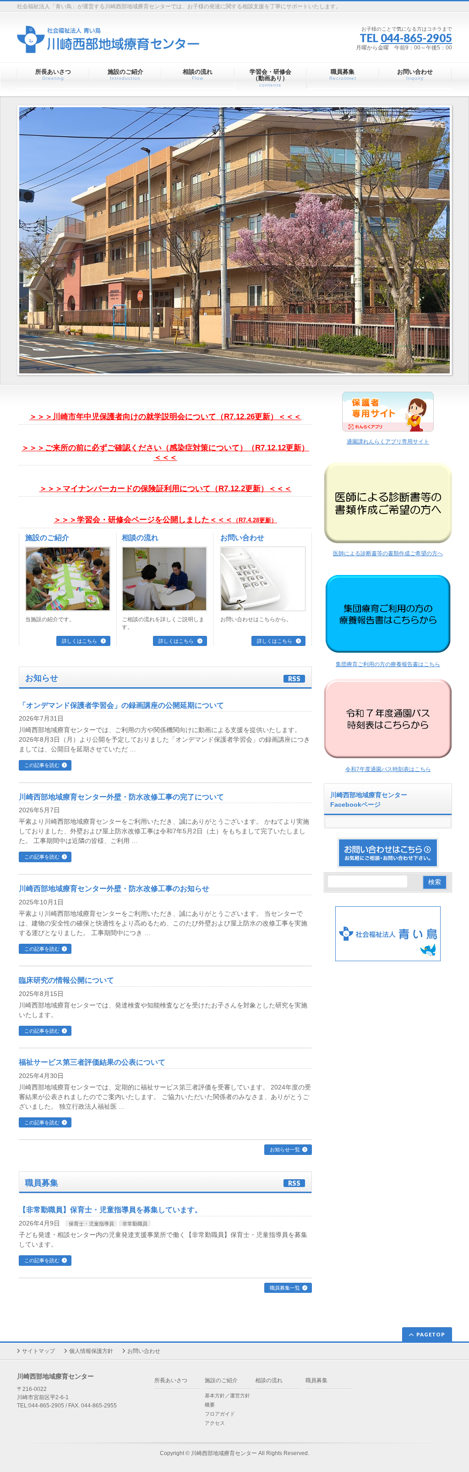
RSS (294, 679)
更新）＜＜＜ (278, 416)
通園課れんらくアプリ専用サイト (388, 441)
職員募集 (316, 1380)
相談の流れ (140, 538)
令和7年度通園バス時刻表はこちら (388, 769)
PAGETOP (430, 1334)
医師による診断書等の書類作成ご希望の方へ (388, 553)
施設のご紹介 (47, 538)
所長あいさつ (170, 1380)
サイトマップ (38, 1351)
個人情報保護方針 (91, 1351)
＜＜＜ (280, 488)
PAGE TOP (450, 1420)
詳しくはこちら (80, 641)
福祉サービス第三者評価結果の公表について (92, 1062)
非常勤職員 (134, 1223)
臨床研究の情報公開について (66, 980)
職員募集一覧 (285, 1288)
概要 (210, 1404)
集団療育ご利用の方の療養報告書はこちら (388, 664)
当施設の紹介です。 (50, 619)
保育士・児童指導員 (91, 1223)
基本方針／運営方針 (227, 1395)
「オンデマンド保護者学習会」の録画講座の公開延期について (121, 705)
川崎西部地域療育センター (224, 1453)
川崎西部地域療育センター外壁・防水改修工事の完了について (121, 797)
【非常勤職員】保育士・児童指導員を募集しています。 (110, 1210)
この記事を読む (42, 765)
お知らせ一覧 (285, 1149)
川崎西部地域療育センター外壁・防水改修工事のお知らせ (114, 888)
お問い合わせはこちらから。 (256, 619)
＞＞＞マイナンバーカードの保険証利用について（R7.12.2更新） (153, 488)
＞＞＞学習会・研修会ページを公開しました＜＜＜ (165, 519)
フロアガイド (220, 1414)
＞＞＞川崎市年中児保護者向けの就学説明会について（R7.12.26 (142, 416)
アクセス (215, 1423)
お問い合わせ (242, 538)
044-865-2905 (416, 37)
